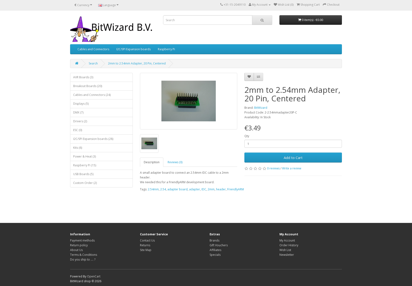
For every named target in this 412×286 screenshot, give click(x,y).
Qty (246, 136)
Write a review (291, 168)
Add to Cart (293, 157)
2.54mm (153, 189)
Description (152, 162)
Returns (145, 245)
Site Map (145, 250)
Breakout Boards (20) (87, 86)
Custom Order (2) (85, 183)
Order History (288, 245)
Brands (214, 240)
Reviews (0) (175, 162)
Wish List (285, 250)
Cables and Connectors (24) (92, 95)
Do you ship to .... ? (82, 259)
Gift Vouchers (219, 245)
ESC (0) (77, 130)
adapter (194, 189)
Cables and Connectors (93, 49)
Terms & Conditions (83, 255)
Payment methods (82, 240)
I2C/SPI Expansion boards (133, 49)
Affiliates (215, 250)
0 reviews (273, 168)
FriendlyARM (235, 189)
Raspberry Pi (166, 49)
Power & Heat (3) (84, 156)
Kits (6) (77, 148)
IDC (203, 189)
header (221, 189)
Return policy (79, 245)
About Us (76, 250)
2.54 (163, 189)
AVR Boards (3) (83, 77)
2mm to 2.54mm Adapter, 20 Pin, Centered (137, 63)
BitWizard (260, 108)
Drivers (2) (80, 121)
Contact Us (147, 240)
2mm (211, 189)
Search (93, 63)
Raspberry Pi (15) (84, 165)
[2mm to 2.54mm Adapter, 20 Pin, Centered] (188, 101)
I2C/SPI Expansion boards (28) (93, 139)
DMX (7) (78, 112)
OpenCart (93, 276)
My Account (287, 240)
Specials (215, 255)
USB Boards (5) (83, 174)
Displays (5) (81, 104)
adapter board (177, 189)
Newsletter (286, 255)
